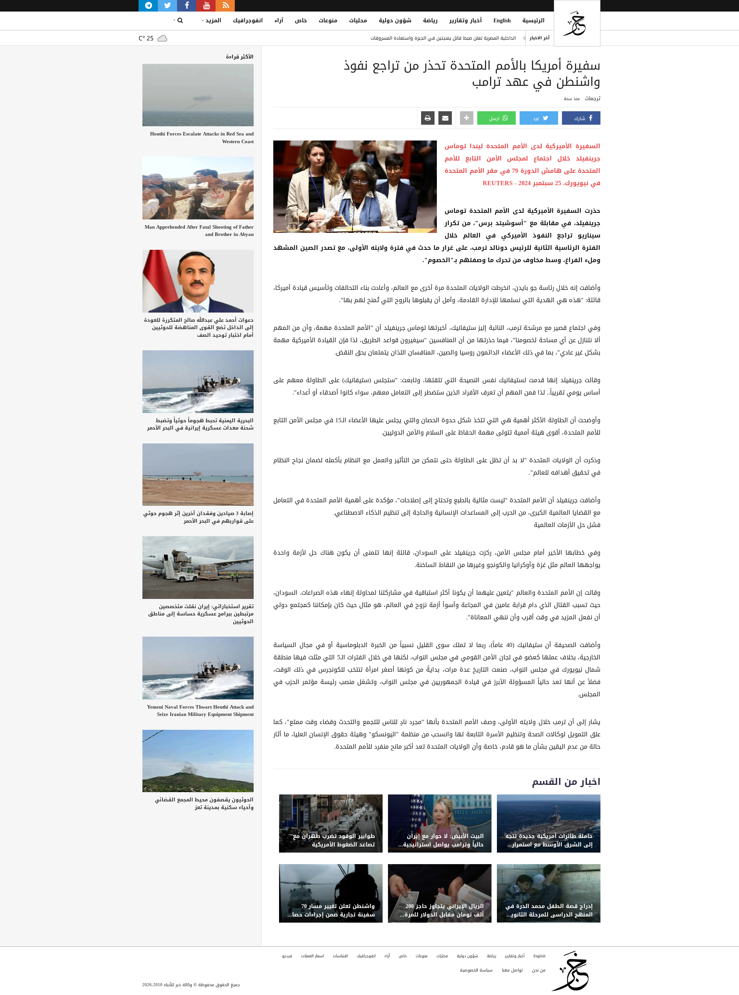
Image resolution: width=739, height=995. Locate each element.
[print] (428, 118)
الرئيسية (533, 20)
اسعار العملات (312, 956)
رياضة (430, 20)
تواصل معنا (512, 970)
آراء (278, 20)
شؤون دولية (395, 20)
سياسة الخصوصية (476, 970)
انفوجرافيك (248, 20)
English (502, 20)
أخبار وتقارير (465, 20)
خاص (301, 20)
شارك (580, 118)
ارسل (495, 118)
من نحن (538, 970)
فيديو (287, 956)
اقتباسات (340, 956)
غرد (537, 118)
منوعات (328, 20)
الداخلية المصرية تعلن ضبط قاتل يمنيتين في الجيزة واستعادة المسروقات (443, 38)
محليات (358, 20)
